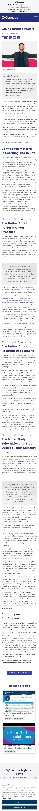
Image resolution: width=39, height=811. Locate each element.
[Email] (14, 37)
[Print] (18, 37)
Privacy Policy (6, 798)
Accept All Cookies (19, 807)
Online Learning (9, 70)
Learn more (22, 11)
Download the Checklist (19, 673)
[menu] (36, 17)
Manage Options (19, 802)
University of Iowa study (13, 170)
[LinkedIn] (6, 37)
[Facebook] (3, 37)
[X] (10, 37)
